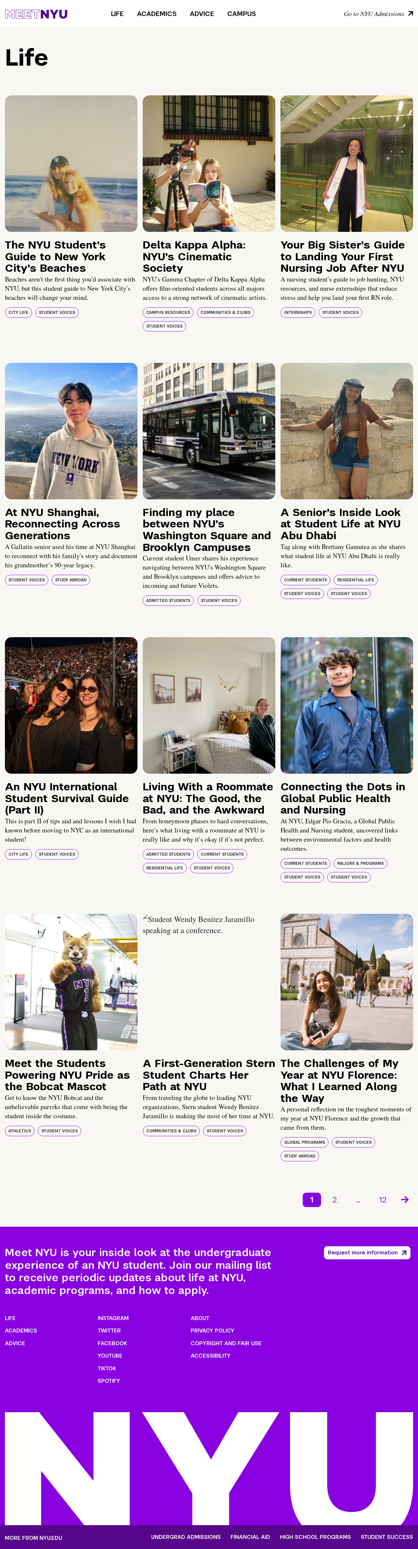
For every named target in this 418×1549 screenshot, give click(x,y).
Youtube (110, 1355)
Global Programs (304, 1142)
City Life (18, 312)
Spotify (109, 1381)
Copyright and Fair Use (226, 1343)
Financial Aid (250, 1537)
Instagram (113, 1318)
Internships (298, 312)
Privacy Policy (212, 1330)
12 (383, 1200)
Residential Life (355, 580)
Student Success (387, 1537)
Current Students (305, 580)
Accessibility (211, 1355)
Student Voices (57, 312)
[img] (71, 163)
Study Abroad (71, 580)
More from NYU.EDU (33, 1538)
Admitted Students (168, 600)
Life (117, 14)
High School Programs (315, 1537)
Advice (202, 14)
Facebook (112, 1343)
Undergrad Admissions (186, 1537)
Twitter (109, 1330)
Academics (157, 14)
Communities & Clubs (225, 312)
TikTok (107, 1368)
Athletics (19, 1131)
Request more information (363, 1252)
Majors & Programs (360, 863)
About (200, 1318)
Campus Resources (168, 312)
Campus (241, 14)
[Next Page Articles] (405, 1199)
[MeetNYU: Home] (36, 13)
